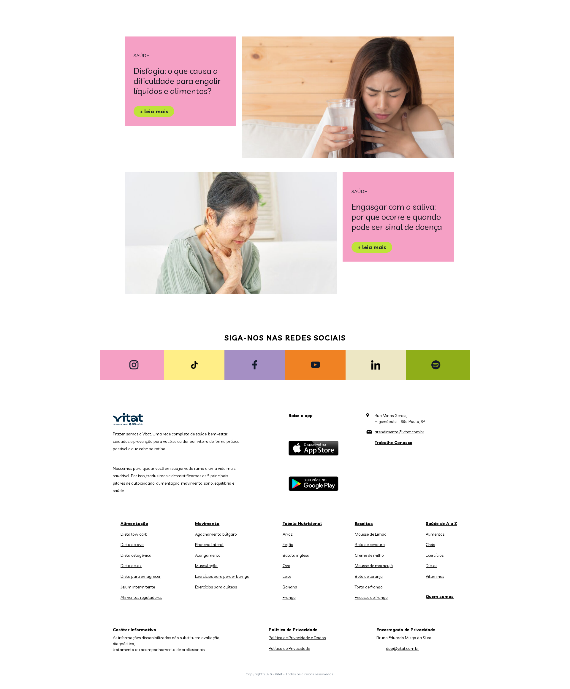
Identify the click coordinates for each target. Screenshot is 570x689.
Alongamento (208, 555)
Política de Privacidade (289, 648)
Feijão (288, 544)
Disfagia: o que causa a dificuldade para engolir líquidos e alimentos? (177, 81)
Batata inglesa (296, 555)
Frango (289, 597)
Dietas (431, 565)
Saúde (141, 55)
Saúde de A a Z (441, 523)
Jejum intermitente (138, 587)
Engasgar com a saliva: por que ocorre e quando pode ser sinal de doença (397, 216)
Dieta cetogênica (136, 555)
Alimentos (435, 534)
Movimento (207, 523)
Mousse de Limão (371, 534)
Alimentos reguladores (141, 597)
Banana (290, 587)
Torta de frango (369, 587)
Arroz (288, 534)
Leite (287, 576)
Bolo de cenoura (370, 544)
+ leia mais (154, 111)
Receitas (364, 523)
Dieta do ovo (132, 544)
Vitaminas (435, 576)
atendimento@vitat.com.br (399, 432)
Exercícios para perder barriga (222, 576)
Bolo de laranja (369, 576)
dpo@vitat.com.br (402, 648)
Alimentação (134, 523)
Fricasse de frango (371, 597)
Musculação (206, 565)
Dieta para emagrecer (141, 576)
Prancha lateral (209, 544)
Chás (430, 544)
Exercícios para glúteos (216, 587)
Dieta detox (131, 565)
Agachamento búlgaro (216, 534)
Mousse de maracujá (374, 565)
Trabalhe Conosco (393, 442)
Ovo (286, 565)
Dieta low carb (134, 534)
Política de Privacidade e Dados (297, 637)
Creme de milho (369, 555)
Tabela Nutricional (302, 523)
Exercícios (435, 555)
